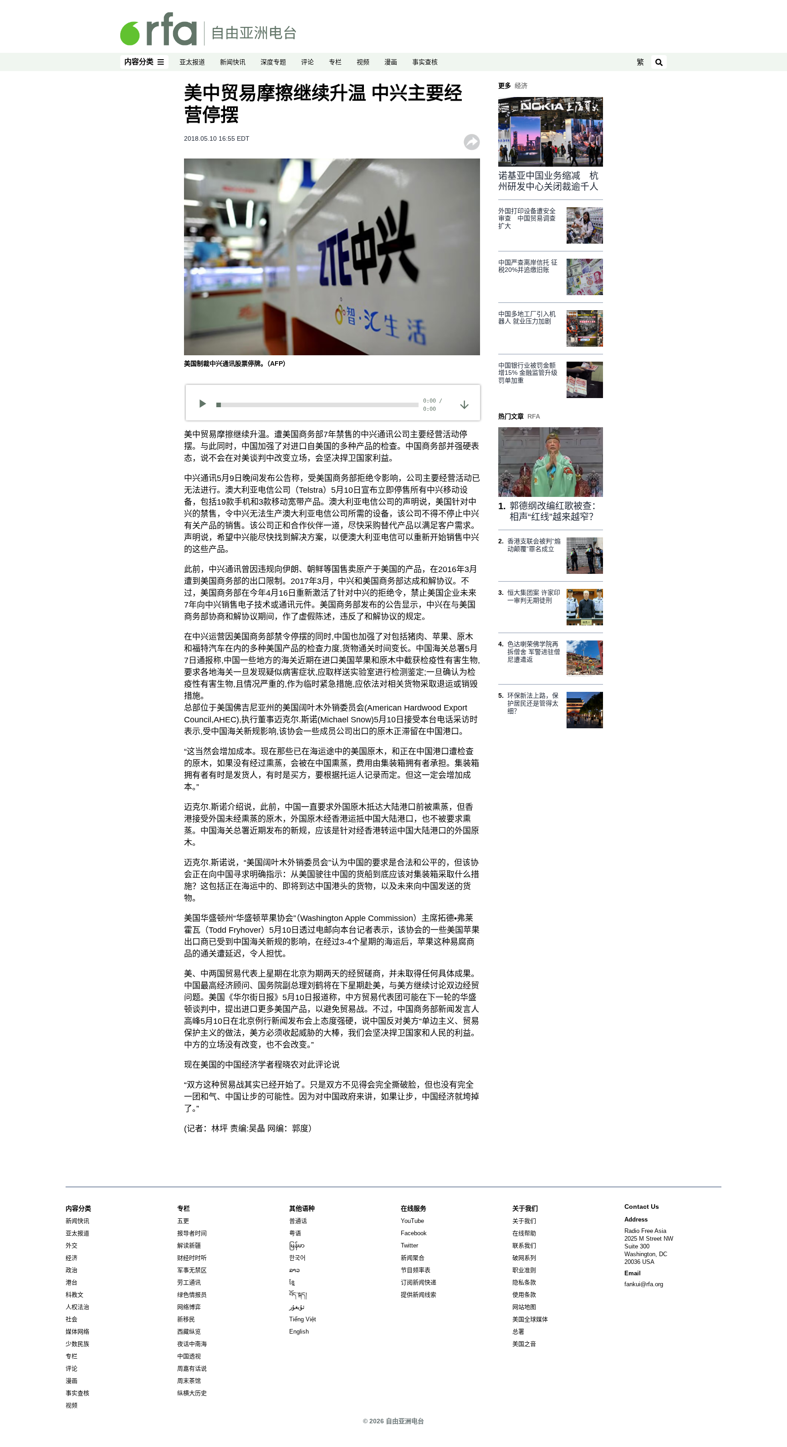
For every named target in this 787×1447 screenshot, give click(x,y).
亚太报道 (192, 62)
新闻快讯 (232, 62)
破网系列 (524, 1257)
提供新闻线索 (418, 1294)
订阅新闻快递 (418, 1282)
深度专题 (273, 62)
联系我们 (524, 1245)
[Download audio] (464, 404)
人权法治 (77, 1307)
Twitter (409, 1245)
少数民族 (77, 1343)
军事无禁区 (192, 1270)
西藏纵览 (189, 1331)
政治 (71, 1270)
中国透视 (189, 1356)
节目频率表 (415, 1270)
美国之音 (524, 1343)
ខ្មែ (292, 1282)
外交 (71, 1245)
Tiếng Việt (302, 1319)
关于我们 (524, 1220)
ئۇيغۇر (297, 1307)
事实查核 (425, 62)
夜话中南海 (192, 1343)
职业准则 (524, 1270)
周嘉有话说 (192, 1368)
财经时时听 (192, 1257)
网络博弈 (189, 1307)
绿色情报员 (192, 1294)
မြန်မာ (297, 1245)
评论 (307, 62)
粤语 (295, 1233)
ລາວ (294, 1270)
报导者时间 (192, 1233)
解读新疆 (189, 1245)
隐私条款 (524, 1282)
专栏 (335, 62)
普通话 (298, 1220)
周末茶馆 (189, 1380)
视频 (363, 62)
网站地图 (524, 1307)
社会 (71, 1319)
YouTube (412, 1220)
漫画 (390, 62)
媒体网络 (77, 1331)
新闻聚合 (412, 1257)
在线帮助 (524, 1233)
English (299, 1331)
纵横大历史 (192, 1393)
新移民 (186, 1319)
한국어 (297, 1257)
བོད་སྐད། (298, 1294)
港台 (71, 1282)
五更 (183, 1220)
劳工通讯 (189, 1282)
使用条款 (524, 1294)
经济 (71, 1257)
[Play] (205, 405)
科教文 (74, 1294)
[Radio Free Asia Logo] (208, 28)
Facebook (414, 1233)
